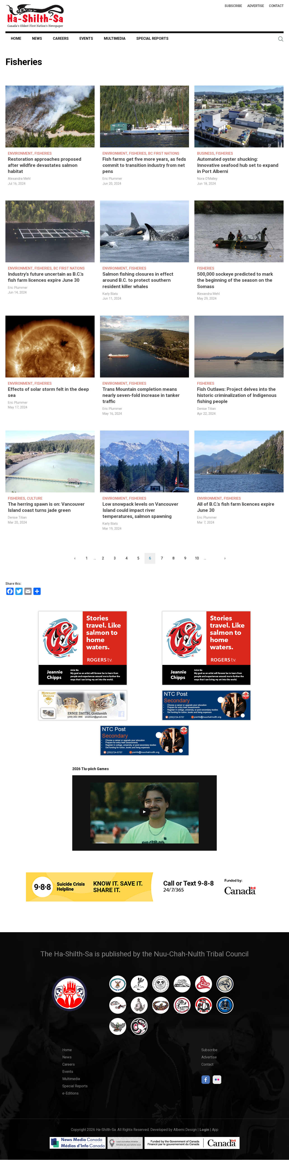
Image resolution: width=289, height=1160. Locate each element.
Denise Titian (206, 409)
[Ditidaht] (139, 986)
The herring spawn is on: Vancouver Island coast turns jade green (46, 507)
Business (205, 153)
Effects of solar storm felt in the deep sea (48, 392)
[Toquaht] (203, 1007)
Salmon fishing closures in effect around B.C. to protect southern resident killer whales (138, 280)
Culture (34, 498)
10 (198, 558)
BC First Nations (163, 153)
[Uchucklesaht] (117, 1028)
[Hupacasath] (203, 986)
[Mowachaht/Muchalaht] (139, 1007)
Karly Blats (110, 294)
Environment (20, 153)
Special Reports (152, 38)
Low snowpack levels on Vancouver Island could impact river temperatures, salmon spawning (140, 510)
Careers (61, 38)
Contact (276, 6)
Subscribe (233, 6)
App (215, 1129)
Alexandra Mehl (19, 179)
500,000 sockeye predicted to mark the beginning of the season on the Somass (235, 280)
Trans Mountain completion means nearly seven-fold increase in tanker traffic (141, 395)
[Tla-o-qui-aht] (182, 1007)
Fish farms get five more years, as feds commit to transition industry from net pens (144, 165)
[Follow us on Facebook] (205, 1080)
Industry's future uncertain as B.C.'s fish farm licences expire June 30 (46, 277)
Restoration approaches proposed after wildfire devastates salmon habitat (44, 165)
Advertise (255, 6)
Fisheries (43, 153)
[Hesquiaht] (182, 986)
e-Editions (70, 1093)
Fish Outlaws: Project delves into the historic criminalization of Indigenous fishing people (237, 395)
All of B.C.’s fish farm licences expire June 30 (235, 507)
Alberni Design (185, 1129)
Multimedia (115, 38)
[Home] (35, 16)
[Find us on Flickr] (217, 1080)
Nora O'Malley (207, 179)
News (37, 38)
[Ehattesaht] (160, 986)
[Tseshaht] (225, 1007)
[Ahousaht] (117, 986)
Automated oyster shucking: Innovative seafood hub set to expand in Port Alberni (237, 165)
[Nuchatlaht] (160, 1007)
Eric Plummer (112, 179)
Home (16, 38)
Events (86, 38)
